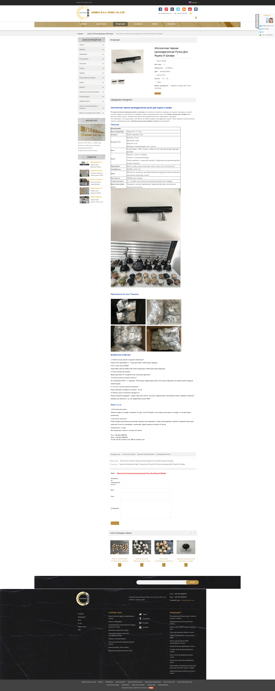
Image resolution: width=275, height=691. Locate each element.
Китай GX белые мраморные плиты (182, 646)
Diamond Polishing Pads (135, 682)
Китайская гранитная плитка (118, 630)
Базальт (82, 87)
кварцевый (83, 54)
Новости (138, 24)
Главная (83, 24)
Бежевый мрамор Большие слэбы (120, 650)
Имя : (113, 490)
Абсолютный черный (128, 454)
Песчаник (82, 63)
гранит (81, 45)
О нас (80, 623)
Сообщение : (115, 509)
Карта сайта (82, 626)
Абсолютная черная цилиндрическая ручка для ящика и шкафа (141, 473)
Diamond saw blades (113, 685)
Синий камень (84, 96)
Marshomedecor (120, 682)
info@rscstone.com (166, 13)
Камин (81, 82)
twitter (145, 614)
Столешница (83, 59)
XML (79, 630)
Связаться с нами (87, 28)
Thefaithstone (109, 682)
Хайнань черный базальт (117, 639)
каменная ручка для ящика (145, 454)
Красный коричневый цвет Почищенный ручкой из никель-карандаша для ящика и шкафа (152, 464)
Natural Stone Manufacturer (153, 682)
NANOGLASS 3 (84, 101)
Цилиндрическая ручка (163, 454)
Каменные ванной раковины (89, 92)
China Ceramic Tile (169, 682)
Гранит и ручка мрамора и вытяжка (100, 34)
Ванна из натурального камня (90, 113)
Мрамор (82, 49)
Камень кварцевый (115, 621)
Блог (79, 620)
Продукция (120, 24)
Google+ (146, 623)
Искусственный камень (87, 78)
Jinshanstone (125, 685)
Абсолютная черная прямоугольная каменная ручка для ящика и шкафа (146, 461)
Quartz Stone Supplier (138, 685)
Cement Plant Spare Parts (184, 682)
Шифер (82, 73)
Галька (81, 68)
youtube (145, 627)
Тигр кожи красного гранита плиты (182, 632)
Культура (171, 24)
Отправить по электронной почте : (115, 481)
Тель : (113, 496)
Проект (155, 24)
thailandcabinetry (163, 685)
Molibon (100, 682)
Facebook (146, 618)
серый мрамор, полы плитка (118, 647)
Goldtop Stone (151, 685)
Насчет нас (101, 24)
